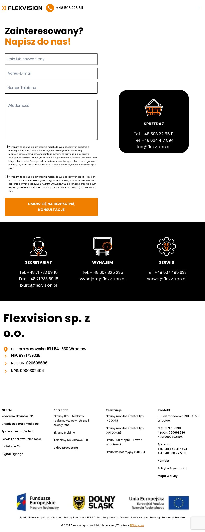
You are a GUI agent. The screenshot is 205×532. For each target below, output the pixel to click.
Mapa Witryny (168, 476)
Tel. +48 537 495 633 (167, 272)
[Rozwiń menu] (199, 8)
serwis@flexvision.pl (166, 279)
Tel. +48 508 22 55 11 (154, 134)
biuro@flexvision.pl (38, 285)
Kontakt (163, 461)
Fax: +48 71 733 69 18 (38, 279)
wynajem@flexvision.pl (102, 279)
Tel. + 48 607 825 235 (102, 272)
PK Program (137, 525)
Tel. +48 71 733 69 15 (38, 272)
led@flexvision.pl (153, 147)
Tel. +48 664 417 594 (154, 140)
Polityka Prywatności (172, 468)
